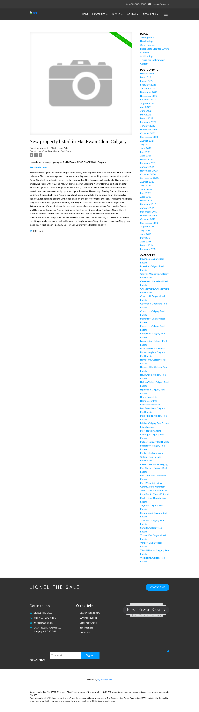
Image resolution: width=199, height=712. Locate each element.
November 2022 (148, 96)
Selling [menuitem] (131, 14)
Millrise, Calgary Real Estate (154, 423)
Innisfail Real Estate (150, 404)
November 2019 (148, 215)
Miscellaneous (147, 427)
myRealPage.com (104, 679)
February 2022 (148, 122)
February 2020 (148, 204)
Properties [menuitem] (98, 14)
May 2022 (145, 114)
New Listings (146, 41)
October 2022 (148, 99)
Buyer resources (88, 617)
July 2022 (145, 107)
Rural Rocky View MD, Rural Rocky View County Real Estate (154, 498)
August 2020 (147, 181)
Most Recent (147, 73)
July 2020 (145, 185)
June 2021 (145, 148)
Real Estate (146, 460)
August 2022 (147, 103)
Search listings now (90, 612)
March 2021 (146, 159)
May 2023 (145, 77)
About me (85, 632)
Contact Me (157, 587)
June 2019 (145, 234)
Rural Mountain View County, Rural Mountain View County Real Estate (153, 487)
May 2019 (145, 237)
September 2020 (149, 178)
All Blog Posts (147, 37)
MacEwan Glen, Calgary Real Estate (55, 151)
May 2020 (145, 193)
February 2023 (148, 84)
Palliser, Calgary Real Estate (154, 441)
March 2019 (146, 245)
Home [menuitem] (85, 14)
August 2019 (147, 226)
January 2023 (147, 88)
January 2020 (147, 207)
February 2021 (147, 163)
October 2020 (148, 174)
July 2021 (145, 144)
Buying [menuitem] (116, 14)
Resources (149, 14)
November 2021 (148, 129)
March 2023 (146, 80)
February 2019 (148, 249)
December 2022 (148, 92)
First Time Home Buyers (152, 348)
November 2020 (149, 170)
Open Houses (147, 45)
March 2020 (146, 200)
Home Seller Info (148, 400)
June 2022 (146, 110)
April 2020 (146, 196)
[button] (168, 651)
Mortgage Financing (150, 430)
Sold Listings (147, 56)
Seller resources (88, 622)
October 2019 (147, 219)
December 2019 (148, 211)
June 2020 (146, 189)
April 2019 (145, 241)
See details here (38, 167)
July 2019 (145, 230)
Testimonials (86, 627)
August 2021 (147, 140)
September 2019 (149, 222)
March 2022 (146, 118)
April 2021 (145, 155)
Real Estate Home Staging (154, 464)
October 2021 (147, 133)
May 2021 (145, 152)
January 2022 (147, 125)
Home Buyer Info (148, 397)
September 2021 (149, 137)
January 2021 (147, 166)
